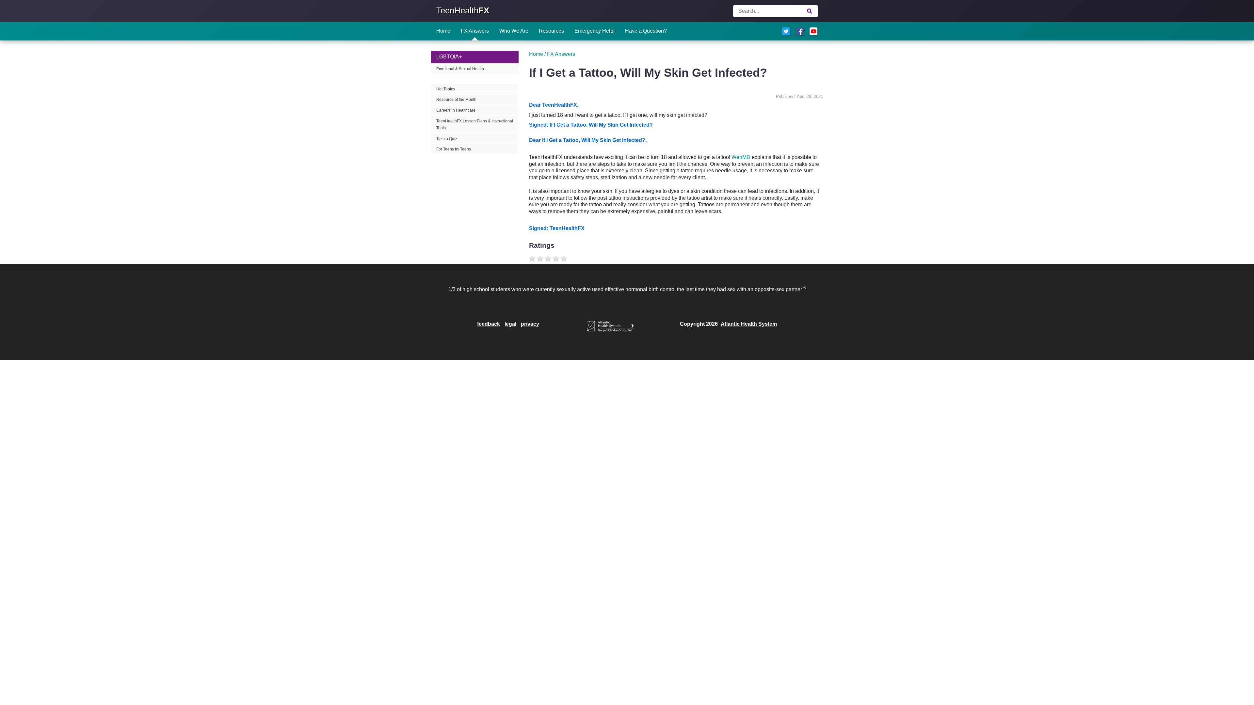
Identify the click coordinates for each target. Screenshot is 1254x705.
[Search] (810, 11)
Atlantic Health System (749, 324)
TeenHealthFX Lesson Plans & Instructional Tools (474, 124)
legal (510, 324)
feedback (488, 324)
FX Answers (475, 31)
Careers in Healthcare (455, 110)
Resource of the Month (456, 99)
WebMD (741, 157)
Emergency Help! (594, 31)
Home (443, 31)
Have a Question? (646, 31)
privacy (530, 324)
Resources (551, 31)
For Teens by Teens (453, 149)
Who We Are (513, 31)
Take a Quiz (446, 138)
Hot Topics (445, 89)
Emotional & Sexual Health (460, 69)
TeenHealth (462, 10)
